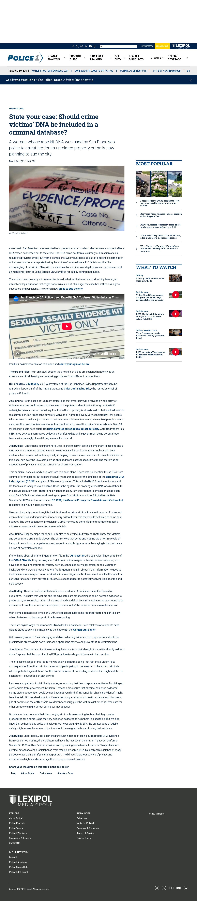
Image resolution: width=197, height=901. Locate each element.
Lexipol (29, 889)
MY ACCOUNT (162, 46)
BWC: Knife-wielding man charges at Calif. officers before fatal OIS (150, 316)
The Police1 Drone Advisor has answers (65, 80)
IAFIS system (77, 555)
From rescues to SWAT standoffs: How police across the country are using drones (160, 203)
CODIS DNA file (22, 560)
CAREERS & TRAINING (96, 58)
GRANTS (156, 57)
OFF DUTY (118, 58)
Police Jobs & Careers (146, 330)
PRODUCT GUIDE (75, 58)
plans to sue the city (71, 288)
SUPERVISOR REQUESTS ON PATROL (94, 71)
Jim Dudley (32, 383)
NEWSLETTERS (147, 46)
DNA (13, 773)
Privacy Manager (156, 813)
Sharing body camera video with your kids (150, 279)
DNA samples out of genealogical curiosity (73, 428)
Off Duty (139, 275)
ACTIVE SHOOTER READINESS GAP (50, 71)
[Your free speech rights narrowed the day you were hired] (175, 333)
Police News (46, 773)
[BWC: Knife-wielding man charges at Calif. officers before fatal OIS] (175, 313)
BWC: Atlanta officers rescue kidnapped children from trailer (150, 354)
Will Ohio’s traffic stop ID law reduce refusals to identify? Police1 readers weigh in (159, 248)
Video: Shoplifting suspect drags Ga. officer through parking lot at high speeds (149, 297)
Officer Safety (27, 773)
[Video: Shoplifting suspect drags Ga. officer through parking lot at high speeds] (175, 294)
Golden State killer (84, 629)
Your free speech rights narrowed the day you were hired (150, 335)
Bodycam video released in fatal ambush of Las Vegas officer (161, 215)
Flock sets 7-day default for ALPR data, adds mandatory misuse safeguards (160, 236)
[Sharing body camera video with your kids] (175, 278)
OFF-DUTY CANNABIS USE (167, 71)
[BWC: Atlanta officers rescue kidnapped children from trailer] (175, 352)
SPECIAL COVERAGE (174, 58)
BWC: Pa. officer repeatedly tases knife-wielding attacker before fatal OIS (160, 226)
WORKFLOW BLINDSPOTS (133, 71)
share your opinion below (74, 364)
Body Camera (142, 292)
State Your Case (16, 109)
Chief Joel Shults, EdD (76, 388)
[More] (65, 57)
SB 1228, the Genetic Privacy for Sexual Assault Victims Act (87, 500)
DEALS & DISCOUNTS (136, 58)
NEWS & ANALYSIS (54, 58)
